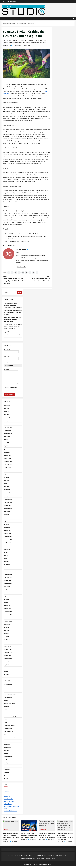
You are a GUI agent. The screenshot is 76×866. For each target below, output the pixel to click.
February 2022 (7, 568)
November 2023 (8, 502)
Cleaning (6, 691)
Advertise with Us (8, 798)
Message (6, 369)
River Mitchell (7, 841)
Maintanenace (7, 747)
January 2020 (7, 646)
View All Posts (21, 266)
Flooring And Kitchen (9, 703)
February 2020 (7, 643)
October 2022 (7, 543)
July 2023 (6, 514)
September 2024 (8, 471)
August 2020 (7, 624)
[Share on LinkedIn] (15, 272)
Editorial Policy (8, 803)
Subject (6, 363)
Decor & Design (8, 697)
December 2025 (8, 424)
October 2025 (7, 430)
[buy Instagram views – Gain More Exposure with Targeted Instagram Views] (47, 825)
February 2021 (7, 605)
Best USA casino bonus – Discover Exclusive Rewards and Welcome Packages (13, 312)
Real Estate (7, 759)
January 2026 (7, 421)
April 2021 (6, 599)
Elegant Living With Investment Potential (17, 241)
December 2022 (8, 536)
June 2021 (6, 593)
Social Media (7, 769)
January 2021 (7, 608)
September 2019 (8, 658)
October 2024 (7, 468)
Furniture (6, 706)
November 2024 (8, 464)
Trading (6, 778)
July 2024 (6, 477)
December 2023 (8, 499)
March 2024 (7, 489)
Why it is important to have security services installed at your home (13, 334)
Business (6, 688)
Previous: (13, 279)
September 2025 (8, 433)
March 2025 (7, 452)
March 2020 (7, 640)
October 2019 (7, 655)
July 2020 (6, 627)
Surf (5, 775)
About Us (6, 791)
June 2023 (6, 518)
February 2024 (7, 493)
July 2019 (6, 665)
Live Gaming (7, 744)
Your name (7, 349)
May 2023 (6, 521)
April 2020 (6, 636)
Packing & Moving (8, 756)
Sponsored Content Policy (10, 810)
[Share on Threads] (33, 272)
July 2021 (6, 590)
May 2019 (6, 671)
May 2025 (6, 446)
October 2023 (7, 505)
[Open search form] (74, 18)
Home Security (8, 728)
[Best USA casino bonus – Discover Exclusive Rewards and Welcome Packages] (29, 825)
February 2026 (7, 417)
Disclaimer (6, 794)
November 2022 (8, 539)
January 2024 (7, 496)
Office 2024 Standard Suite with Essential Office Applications (22, 234)
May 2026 (6, 411)
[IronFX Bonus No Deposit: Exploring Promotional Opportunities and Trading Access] (11, 825)
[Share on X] (12, 272)
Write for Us (7, 796)
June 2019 (6, 668)
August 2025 (7, 436)
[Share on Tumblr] (29, 272)
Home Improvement (9, 725)
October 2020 (7, 618)
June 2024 (6, 480)
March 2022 (7, 564)
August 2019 (7, 661)
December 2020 (8, 611)
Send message (9, 394)
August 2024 (7, 474)
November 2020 (8, 614)
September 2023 (8, 508)
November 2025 (8, 427)
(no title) (6, 339)
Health (5, 719)
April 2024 (6, 486)
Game (5, 709)
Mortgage (6, 753)
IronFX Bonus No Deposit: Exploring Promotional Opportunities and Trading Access (13, 305)
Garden (6, 713)
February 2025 (7, 455)
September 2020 (8, 621)
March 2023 (7, 527)
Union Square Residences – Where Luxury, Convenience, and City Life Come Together (13, 326)
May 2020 (6, 633)
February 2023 (7, 530)
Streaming (6, 772)
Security (6, 766)
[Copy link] (37, 272)
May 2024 (6, 483)
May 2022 (6, 558)
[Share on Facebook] (8, 272)
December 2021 (8, 574)
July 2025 (6, 439)
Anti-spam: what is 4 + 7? (10, 387)
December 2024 (8, 461)
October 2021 (7, 580)
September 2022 (8, 546)
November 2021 (8, 577)
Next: (40, 278)
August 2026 (7, 405)
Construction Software (10, 694)
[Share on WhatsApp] (19, 272)
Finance (6, 700)
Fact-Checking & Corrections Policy (30, 858)
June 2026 (6, 408)
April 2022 (6, 561)
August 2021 (7, 586)
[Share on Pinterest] (22, 272)
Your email (7, 356)
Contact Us (7, 789)
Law (5, 741)
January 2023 (7, 533)
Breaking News (8, 684)
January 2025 (7, 458)
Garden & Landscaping (10, 716)
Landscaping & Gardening (11, 738)
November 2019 (8, 652)
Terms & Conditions (9, 801)
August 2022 (7, 549)
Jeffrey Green (7, 45)
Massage (6, 750)
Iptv (5, 734)
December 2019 (8, 649)
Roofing (6, 763)
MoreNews (43, 864)
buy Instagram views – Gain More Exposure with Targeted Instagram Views (12, 319)
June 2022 (6, 555)
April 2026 (6, 414)
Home (5, 722)
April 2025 (6, 449)
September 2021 (8, 583)
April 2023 (6, 524)
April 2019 (6, 674)
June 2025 (6, 442)
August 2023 (7, 511)
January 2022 (7, 571)
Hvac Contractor (8, 731)
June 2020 (6, 630)
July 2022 (6, 552)
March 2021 (7, 602)
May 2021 (6, 596)
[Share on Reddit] (26, 272)
